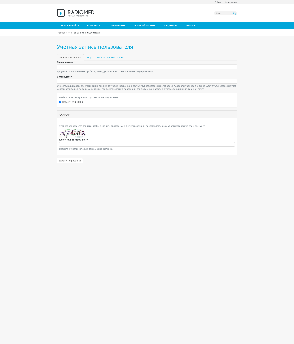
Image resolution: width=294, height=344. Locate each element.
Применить (234, 13)
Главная (61, 32)
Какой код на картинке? (73, 139)
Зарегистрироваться (71, 58)
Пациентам (170, 25)
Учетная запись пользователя (84, 32)
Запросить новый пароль (110, 57)
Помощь (190, 25)
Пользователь (66, 62)
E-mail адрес (64, 76)
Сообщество (94, 25)
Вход (219, 2)
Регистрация (231, 2)
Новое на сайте (70, 25)
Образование (117, 25)
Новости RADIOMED (72, 101)
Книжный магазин (144, 25)
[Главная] (75, 13)
